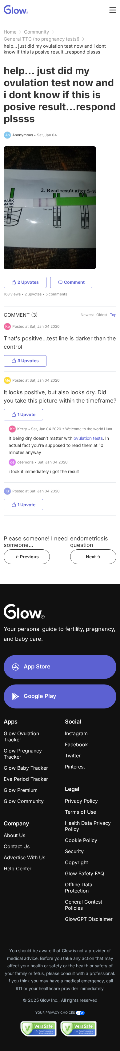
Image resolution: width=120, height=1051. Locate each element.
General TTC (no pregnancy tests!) (41, 39)
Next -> (93, 556)
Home (10, 32)
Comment (74, 282)
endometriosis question (89, 541)
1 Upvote (26, 414)
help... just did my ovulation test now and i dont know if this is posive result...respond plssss (55, 49)
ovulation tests (88, 438)
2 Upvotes (28, 282)
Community (36, 32)
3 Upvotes (28, 360)
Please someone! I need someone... (36, 541)
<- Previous (27, 556)
